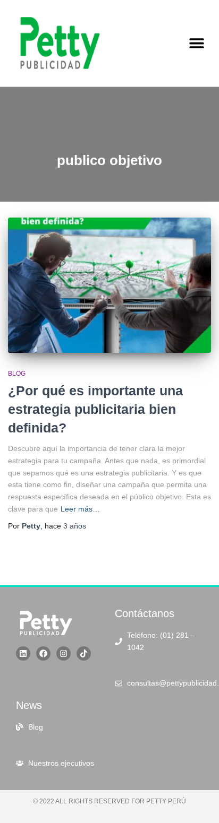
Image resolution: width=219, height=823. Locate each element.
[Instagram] (63, 653)
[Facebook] (43, 653)
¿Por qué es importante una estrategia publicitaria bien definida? (95, 409)
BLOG (17, 373)
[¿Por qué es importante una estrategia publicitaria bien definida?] (109, 285)
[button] (196, 43)
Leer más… (80, 509)
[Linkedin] (23, 653)
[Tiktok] (84, 653)
